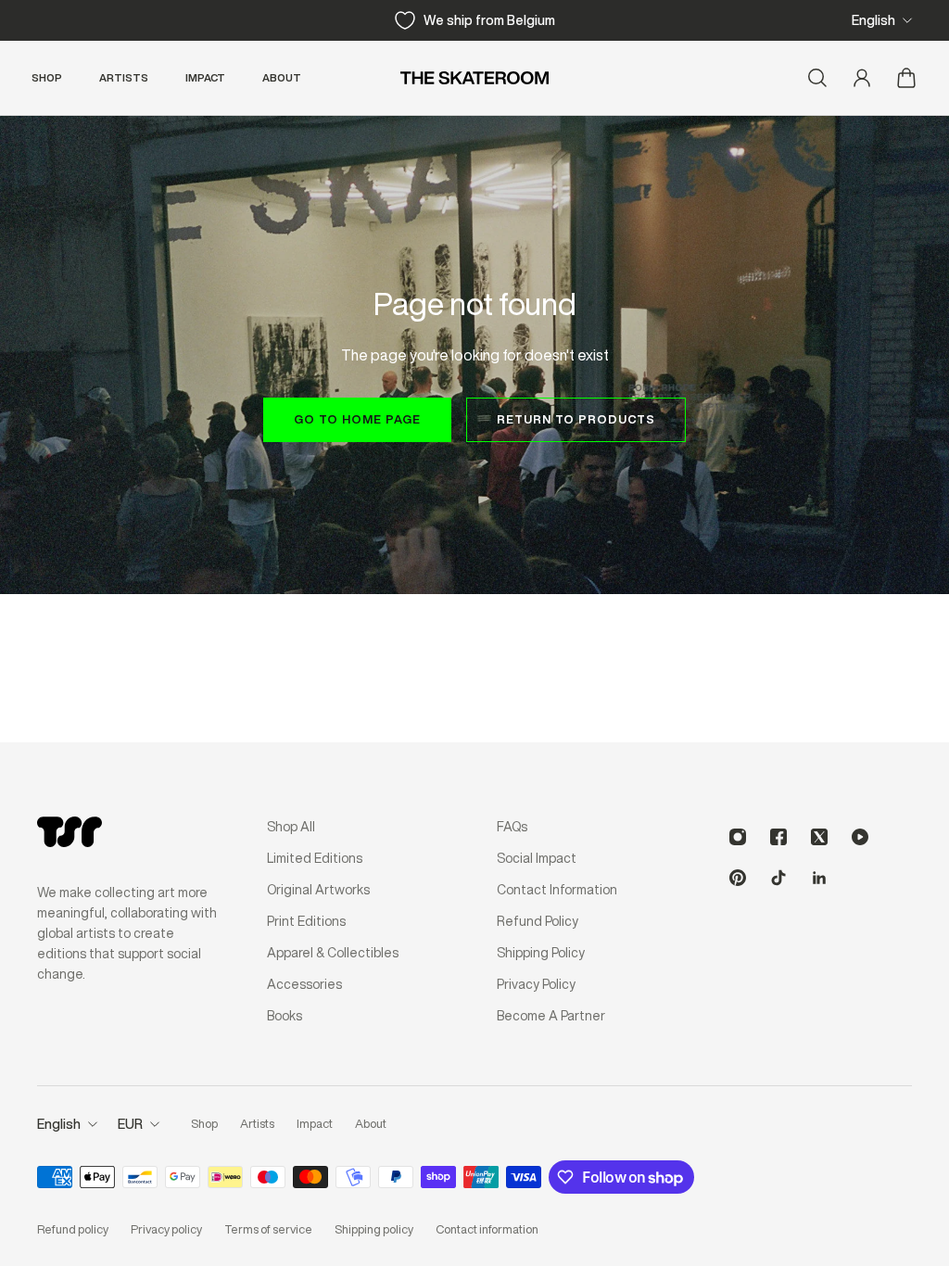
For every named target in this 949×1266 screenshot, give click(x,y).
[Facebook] (778, 837)
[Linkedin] (819, 877)
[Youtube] (860, 837)
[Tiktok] (778, 877)
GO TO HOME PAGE (357, 419)
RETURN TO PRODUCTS (576, 419)
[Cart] (906, 77)
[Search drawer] (817, 77)
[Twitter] (819, 837)
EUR (130, 1124)
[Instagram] (737, 837)
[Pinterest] (737, 877)
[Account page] (862, 77)
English (873, 20)
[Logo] (474, 78)
